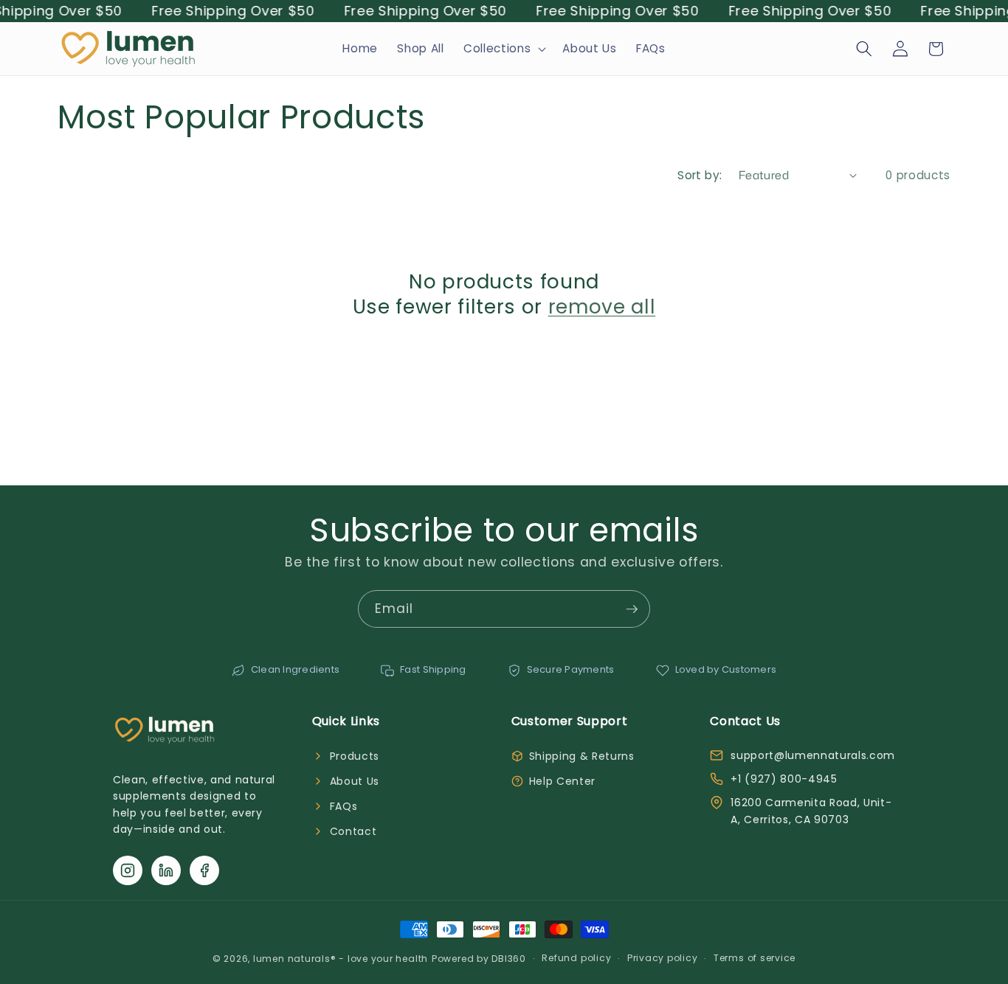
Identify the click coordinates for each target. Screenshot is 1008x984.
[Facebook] (204, 870)
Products (354, 756)
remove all (602, 306)
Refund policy (576, 958)
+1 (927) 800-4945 (784, 779)
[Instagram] (127, 870)
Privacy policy (662, 958)
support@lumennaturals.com (813, 755)
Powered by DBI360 (479, 958)
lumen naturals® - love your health (340, 958)
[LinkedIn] (166, 870)
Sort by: (699, 175)
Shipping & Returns (582, 756)
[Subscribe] (631, 609)
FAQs (344, 806)
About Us (354, 781)
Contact (353, 831)
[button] (503, 49)
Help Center (562, 781)
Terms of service (754, 958)
